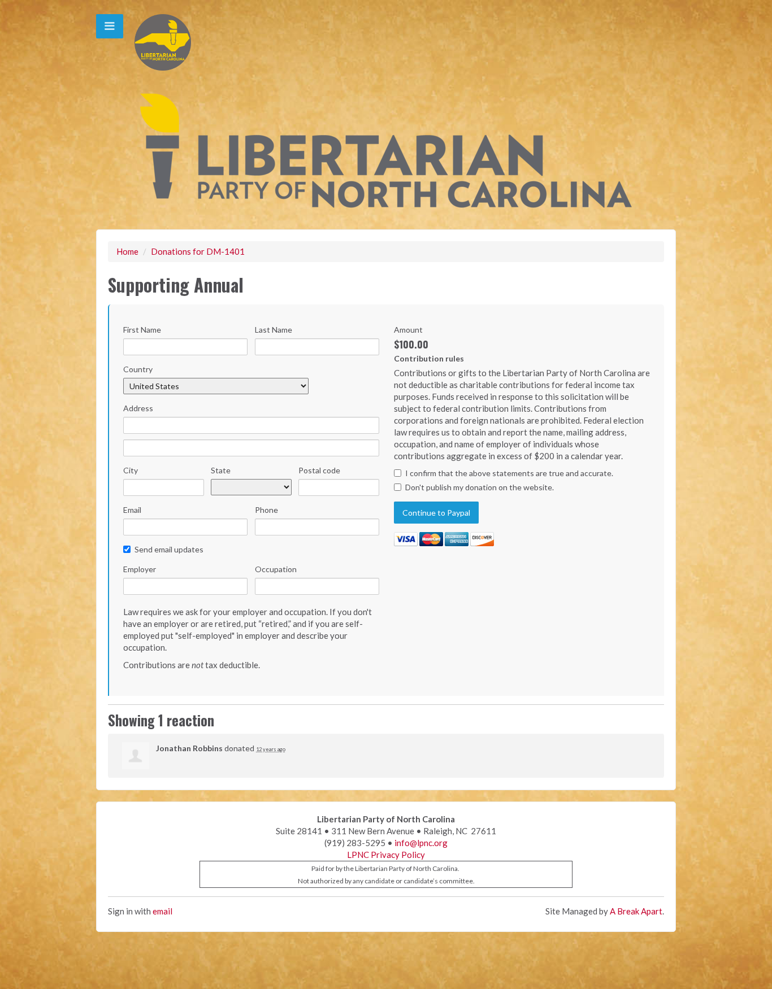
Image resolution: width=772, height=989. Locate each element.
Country (138, 369)
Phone (266, 510)
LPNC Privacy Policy (386, 854)
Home (127, 251)
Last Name (273, 329)
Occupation (276, 569)
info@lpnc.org (421, 843)
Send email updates (169, 549)
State (221, 470)
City (130, 470)
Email (132, 510)
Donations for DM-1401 (198, 251)
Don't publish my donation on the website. (479, 487)
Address (138, 408)
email (162, 911)
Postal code (319, 470)
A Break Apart (636, 911)
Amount (408, 329)
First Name (142, 329)
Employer (139, 569)
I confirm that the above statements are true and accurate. (509, 473)
